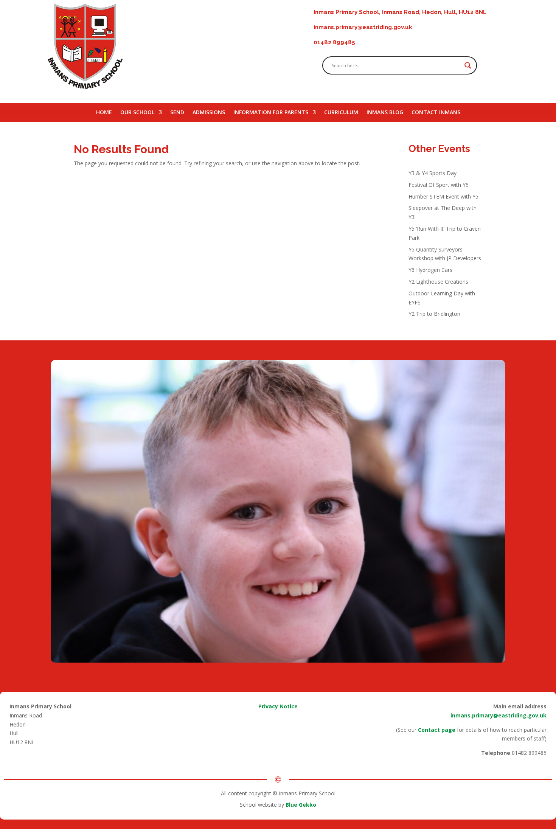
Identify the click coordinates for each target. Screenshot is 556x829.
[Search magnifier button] (468, 65)
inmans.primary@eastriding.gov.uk (498, 715)
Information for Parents (270, 113)
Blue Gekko (301, 804)
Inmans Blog (385, 113)
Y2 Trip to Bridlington (434, 313)
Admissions (209, 113)
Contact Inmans (436, 113)
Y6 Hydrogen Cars (430, 269)
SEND (177, 113)
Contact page (436, 729)
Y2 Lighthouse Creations (438, 281)
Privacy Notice (278, 706)
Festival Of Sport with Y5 (438, 184)
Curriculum (341, 113)
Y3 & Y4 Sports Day (432, 173)
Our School (137, 113)
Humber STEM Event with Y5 (443, 196)
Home (104, 113)
